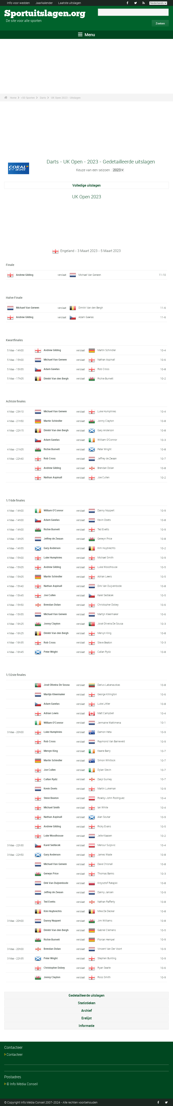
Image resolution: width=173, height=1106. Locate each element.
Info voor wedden (18, 3)
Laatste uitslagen (69, 3)
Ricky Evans (104, 826)
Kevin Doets (104, 519)
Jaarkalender (44, 3)
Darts (43, 97)
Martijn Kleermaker (107, 614)
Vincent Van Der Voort (109, 948)
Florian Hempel (106, 939)
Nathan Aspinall (106, 359)
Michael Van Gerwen (89, 274)
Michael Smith (105, 557)
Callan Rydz (104, 651)
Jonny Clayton (105, 420)
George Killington (107, 694)
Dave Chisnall (105, 864)
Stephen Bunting (106, 958)
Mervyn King (104, 633)
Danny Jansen (105, 892)
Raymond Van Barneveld (111, 741)
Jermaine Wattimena (109, 722)
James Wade (104, 854)
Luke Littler (103, 703)
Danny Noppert (105, 510)
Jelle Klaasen (104, 835)
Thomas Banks (105, 873)
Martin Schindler (106, 350)
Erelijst (86, 1018)
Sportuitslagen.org (20, 13)
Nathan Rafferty (106, 901)
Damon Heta (104, 731)
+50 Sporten (28, 97)
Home (13, 97)
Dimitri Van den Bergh (90, 307)
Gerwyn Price (104, 538)
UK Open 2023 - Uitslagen (66, 97)
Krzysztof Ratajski (107, 883)
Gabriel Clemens (106, 930)
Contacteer (15, 1054)
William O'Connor (107, 439)
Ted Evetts (103, 529)
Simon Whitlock (106, 760)
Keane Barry (104, 750)
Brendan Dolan (105, 467)
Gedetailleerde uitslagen (86, 995)
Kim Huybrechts (106, 548)
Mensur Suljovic (106, 845)
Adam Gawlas (86, 317)
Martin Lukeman (106, 788)
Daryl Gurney (104, 779)
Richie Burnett (105, 378)
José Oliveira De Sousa (110, 623)
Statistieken (86, 1003)
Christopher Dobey (108, 604)
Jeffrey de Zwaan (107, 458)
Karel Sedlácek (105, 595)
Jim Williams (104, 920)
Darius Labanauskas (108, 684)
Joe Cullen (103, 477)
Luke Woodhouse (107, 567)
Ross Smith (104, 977)
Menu (89, 34)
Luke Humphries (106, 411)
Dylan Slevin (104, 769)
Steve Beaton (104, 642)
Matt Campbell (105, 713)
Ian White (102, 807)
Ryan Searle (104, 967)
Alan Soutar (103, 816)
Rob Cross (103, 369)
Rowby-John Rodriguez (110, 798)
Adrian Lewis (104, 576)
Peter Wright (104, 449)
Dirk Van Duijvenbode (109, 585)
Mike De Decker (106, 911)
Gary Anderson (105, 430)
